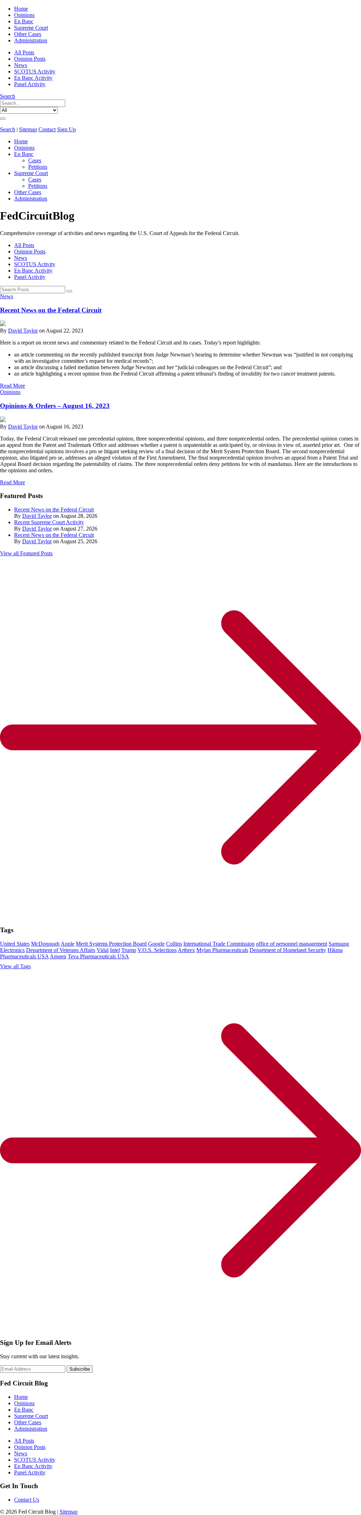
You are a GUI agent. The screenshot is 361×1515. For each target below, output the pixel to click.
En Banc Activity (33, 78)
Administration (30, 40)
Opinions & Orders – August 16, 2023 (55, 405)
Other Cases (27, 34)
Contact (47, 129)
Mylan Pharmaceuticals (222, 950)
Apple (67, 944)
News (20, 65)
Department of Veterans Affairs (60, 950)
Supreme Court (31, 28)
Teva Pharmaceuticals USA (98, 956)
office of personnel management (291, 944)
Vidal (103, 950)
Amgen (58, 956)
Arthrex (186, 950)
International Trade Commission (219, 944)
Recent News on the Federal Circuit (51, 310)
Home (21, 9)
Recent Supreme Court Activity (49, 522)
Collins (174, 944)
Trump (128, 950)
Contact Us (26, 1500)
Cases (34, 160)
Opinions (24, 15)
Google (156, 944)
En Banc (23, 21)
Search (7, 96)
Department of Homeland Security (288, 950)
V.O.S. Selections (157, 950)
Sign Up (66, 129)
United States (15, 944)
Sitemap (28, 129)
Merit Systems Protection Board (111, 944)
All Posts (24, 52)
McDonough (45, 944)
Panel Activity (29, 84)
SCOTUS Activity (34, 71)
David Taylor (23, 331)
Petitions (37, 167)
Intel (115, 950)
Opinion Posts (29, 59)
